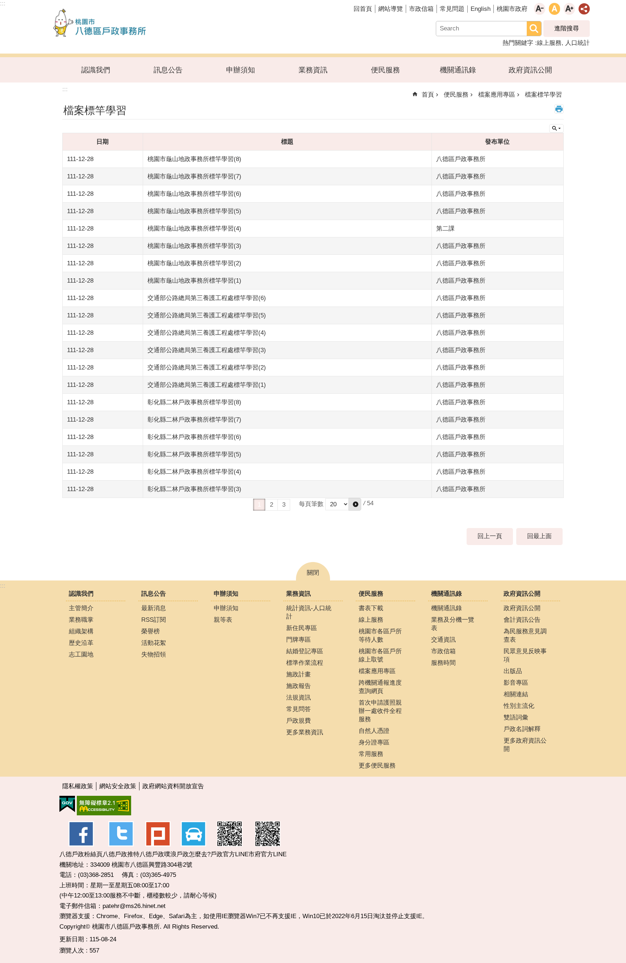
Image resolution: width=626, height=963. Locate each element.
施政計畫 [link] (298, 674)
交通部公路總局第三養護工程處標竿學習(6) (206, 298)
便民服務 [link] (385, 70)
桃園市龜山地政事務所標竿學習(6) (194, 193)
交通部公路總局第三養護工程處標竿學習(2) (206, 367)
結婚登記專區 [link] (304, 651)
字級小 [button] (539, 9)
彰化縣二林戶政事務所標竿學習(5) (194, 454)
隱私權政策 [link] (77, 786)
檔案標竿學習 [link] (543, 94)
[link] (67, 804)
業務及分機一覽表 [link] (452, 624)
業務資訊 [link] (313, 70)
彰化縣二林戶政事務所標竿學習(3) (194, 489)
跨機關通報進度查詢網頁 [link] (380, 686)
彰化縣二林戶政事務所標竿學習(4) (194, 471)
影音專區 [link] (516, 682)
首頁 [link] (428, 94)
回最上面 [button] (539, 536)
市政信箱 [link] (421, 8)
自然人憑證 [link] (374, 730)
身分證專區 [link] (374, 742)
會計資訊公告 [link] (522, 619)
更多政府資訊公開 (525, 744)
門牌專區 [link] (298, 639)
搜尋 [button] (534, 28)
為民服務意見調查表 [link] (525, 635)
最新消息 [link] (153, 608)
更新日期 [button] (71, 939)
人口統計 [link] (577, 42)
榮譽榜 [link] (150, 631)
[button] (355, 504)
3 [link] (283, 504)
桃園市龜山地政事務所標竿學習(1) (194, 280)
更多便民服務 (377, 765)
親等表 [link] (223, 619)
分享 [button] (584, 8)
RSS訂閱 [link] (153, 619)
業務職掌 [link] (81, 619)
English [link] (481, 8)
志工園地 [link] (81, 654)
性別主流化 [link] (519, 705)
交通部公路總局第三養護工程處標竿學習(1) (206, 384)
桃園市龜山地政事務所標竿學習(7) (194, 176)
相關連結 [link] (516, 694)
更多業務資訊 (304, 732)
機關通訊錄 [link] (458, 70)
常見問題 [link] (452, 8)
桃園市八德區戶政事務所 (99, 22)
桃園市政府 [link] (512, 8)
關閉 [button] (313, 572)
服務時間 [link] (443, 662)
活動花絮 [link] (153, 642)
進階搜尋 (566, 28)
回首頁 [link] (363, 8)
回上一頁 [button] (489, 536)
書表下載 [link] (371, 608)
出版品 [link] (513, 671)
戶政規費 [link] (298, 720)
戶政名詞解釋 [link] (522, 729)
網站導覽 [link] (390, 8)
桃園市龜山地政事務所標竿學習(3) (194, 245)
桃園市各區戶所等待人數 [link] (380, 635)
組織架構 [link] (81, 631)
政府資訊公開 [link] (530, 70)
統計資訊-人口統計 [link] (308, 612)
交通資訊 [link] (443, 639)
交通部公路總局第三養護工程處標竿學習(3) (206, 350)
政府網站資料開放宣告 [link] (173, 786)
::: (2, 585)
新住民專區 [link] (301, 628)
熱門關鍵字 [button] (517, 42)
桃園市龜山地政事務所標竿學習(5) (194, 211)
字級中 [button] (554, 9)
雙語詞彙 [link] (516, 717)
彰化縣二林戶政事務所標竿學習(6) (194, 437)
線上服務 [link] (549, 42)
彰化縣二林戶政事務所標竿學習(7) (194, 419)
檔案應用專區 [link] (496, 94)
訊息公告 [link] (168, 70)
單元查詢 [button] (556, 128)
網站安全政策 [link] (117, 786)
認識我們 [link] (95, 70)
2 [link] (271, 504)
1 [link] (259, 504)
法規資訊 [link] (298, 697)
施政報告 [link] (298, 686)
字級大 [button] (569, 9)
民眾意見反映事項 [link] (525, 655)
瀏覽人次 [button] (71, 950)
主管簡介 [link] (81, 608)
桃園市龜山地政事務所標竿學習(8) (194, 159)
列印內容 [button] (559, 109)
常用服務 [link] (371, 754)
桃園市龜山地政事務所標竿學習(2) (194, 263)
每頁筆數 (311, 503)
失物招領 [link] (153, 654)
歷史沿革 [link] (81, 642)
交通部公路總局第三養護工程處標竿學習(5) (206, 315)
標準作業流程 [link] (304, 662)
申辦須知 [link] (240, 70)
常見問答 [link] (298, 709)
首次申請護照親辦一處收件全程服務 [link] (380, 711)
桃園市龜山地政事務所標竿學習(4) (194, 228)
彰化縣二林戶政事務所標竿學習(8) (194, 402)
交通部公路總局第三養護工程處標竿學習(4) (206, 332)
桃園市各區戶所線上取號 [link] (380, 655)
